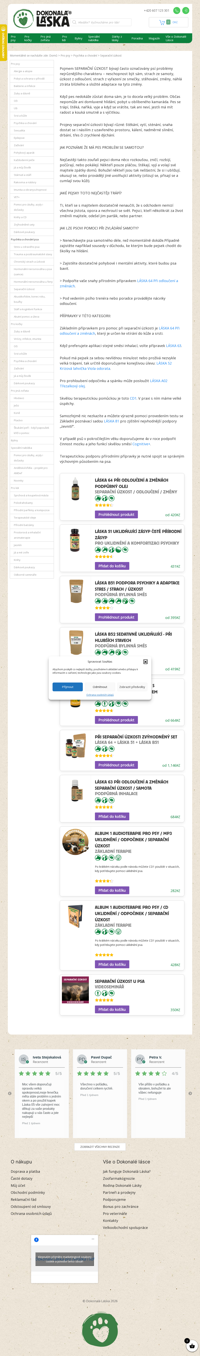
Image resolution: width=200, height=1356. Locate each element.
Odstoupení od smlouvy (31, 1206)
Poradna (137, 38)
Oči (16, 101)
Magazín (154, 38)
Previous (10, 1094)
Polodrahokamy (23, 503)
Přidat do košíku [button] (112, 566)
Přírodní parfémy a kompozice (32, 510)
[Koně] (105, 549)
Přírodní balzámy (24, 525)
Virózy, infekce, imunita (27, 339)
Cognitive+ (141, 444)
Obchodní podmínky (28, 1192)
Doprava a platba (25, 1171)
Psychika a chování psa (25, 239)
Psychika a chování (85, 55)
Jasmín (18, 545)
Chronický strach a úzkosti (29, 261)
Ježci (16, 405)
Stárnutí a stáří (22, 175)
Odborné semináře (25, 574)
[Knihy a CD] (118, 857)
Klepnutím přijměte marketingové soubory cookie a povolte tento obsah (64, 1259)
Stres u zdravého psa (26, 247)
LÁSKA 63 (173, 345)
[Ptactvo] (125, 600)
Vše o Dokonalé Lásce (176, 38)
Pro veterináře (115, 1213)
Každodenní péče (24, 160)
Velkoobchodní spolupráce (125, 1227)
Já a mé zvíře (21, 552)
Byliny (78, 38)
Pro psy (13, 38)
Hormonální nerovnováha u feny (33, 281)
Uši (15, 108)
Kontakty (110, 1220)
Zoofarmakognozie (119, 1178)
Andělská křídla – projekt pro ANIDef (31, 470)
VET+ (17, 197)
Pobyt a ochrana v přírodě (29, 78)
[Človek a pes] (105, 498)
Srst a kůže (20, 115)
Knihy (17, 560)
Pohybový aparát (24, 152)
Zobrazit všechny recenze (100, 1147)
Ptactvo (18, 420)
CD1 (133, 398)
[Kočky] (105, 600)
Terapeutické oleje (25, 517)
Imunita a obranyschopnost (30, 189)
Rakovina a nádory (25, 182)
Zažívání (19, 145)
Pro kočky (28, 38)
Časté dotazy (21, 1178)
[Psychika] (111, 498)
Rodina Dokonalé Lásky (122, 1185)
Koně (17, 413)
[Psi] (98, 498)
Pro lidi (64, 38)
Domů (53, 55)
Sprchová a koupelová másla (31, 495)
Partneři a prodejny (119, 1192)
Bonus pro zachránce (120, 1206)
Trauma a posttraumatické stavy (33, 254)
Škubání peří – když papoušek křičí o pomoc (31, 430)
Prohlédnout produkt (116, 514)
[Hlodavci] (111, 600)
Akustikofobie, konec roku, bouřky (29, 299)
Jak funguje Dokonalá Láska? (127, 1171)
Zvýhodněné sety (24, 224)
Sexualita (19, 130)
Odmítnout (100, 687)
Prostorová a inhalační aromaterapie (27, 535)
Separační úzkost (24, 289)
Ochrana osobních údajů (100, 695)
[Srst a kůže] (118, 549)
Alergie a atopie (23, 71)
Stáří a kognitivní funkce (28, 309)
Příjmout (67, 687)
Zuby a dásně (22, 93)
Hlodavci (19, 398)
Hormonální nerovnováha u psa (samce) (33, 271)
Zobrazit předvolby (132, 687)
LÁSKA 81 (111, 421)
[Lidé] (105, 703)
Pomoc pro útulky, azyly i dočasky (28, 207)
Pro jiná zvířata (45, 38)
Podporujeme (114, 1199)
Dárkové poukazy (24, 232)
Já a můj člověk (22, 167)
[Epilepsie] (118, 703)
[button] (145, 662)
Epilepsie (19, 138)
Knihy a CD (20, 217)
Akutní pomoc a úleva (26, 316)
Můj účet (18, 1185)
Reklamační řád (23, 1199)
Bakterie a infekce (24, 86)
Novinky (18, 480)
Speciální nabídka (94, 38)
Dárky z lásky (117, 38)
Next (190, 1094)
